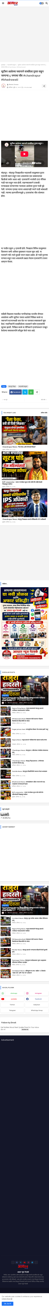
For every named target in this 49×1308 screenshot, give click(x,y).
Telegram (12, 1010)
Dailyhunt (37, 1005)
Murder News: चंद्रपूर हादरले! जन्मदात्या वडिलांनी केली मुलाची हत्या (29, 951)
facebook (38, 999)
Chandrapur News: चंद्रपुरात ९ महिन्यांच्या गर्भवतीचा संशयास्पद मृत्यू (30, 751)
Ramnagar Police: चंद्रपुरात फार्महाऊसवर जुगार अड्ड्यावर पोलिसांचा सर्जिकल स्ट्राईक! (29, 961)
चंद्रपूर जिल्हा (12, 386)
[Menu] (3, 3)
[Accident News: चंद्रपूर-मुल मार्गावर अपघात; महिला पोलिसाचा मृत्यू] (6, 921)
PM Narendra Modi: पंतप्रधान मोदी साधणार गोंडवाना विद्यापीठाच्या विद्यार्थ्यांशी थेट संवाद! (27, 720)
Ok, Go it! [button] (7, 1304)
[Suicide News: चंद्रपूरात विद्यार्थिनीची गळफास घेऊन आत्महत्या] (6, 774)
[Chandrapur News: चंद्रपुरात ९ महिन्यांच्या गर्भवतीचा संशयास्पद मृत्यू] (6, 753)
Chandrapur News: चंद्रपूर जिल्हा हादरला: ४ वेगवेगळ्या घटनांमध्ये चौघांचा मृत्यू (28, 762)
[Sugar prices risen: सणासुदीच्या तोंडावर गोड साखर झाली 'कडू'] (6, 732)
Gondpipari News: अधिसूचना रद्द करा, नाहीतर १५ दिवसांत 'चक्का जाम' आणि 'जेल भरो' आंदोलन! (28, 972)
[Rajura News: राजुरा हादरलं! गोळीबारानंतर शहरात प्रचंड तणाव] (6, 742)
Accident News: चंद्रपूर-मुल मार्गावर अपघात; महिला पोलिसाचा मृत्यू (30, 919)
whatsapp (13, 993)
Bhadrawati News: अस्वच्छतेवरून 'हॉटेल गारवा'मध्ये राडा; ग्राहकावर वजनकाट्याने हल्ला (28, 783)
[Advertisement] (24, 34)
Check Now (6, 1299)
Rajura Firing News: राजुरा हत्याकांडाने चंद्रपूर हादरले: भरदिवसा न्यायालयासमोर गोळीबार (28, 709)
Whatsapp (31, 392)
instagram (38, 993)
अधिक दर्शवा (44, 413)
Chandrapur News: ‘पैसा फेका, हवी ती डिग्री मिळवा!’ (19, 447)
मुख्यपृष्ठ (3, 65)
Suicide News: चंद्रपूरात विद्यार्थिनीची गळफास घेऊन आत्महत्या (29, 771)
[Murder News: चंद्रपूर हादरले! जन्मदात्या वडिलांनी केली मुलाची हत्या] (6, 952)
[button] (41, 3)
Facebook (17, 392)
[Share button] (37, 392)
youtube (14, 999)
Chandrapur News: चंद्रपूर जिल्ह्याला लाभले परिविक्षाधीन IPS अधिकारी (24, 519)
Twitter (25, 392)
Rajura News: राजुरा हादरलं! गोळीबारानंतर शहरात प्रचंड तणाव (29, 740)
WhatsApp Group (37, 1010)
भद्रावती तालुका (11, 65)
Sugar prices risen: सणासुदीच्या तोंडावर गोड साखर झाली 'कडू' (30, 729)
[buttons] (12, 1262)
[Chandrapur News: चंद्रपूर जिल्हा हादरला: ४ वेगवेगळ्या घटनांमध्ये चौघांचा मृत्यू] (6, 763)
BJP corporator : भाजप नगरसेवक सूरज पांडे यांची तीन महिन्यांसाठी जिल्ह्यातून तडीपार (22, 483)
